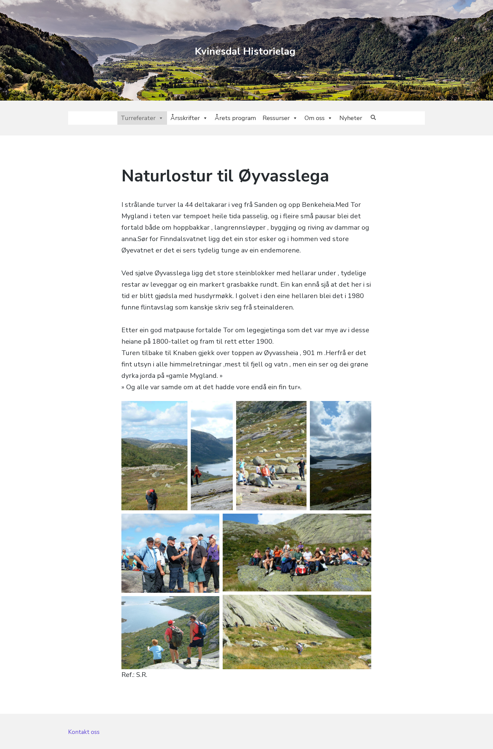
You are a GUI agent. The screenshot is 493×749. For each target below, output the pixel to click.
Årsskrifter (185, 118)
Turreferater (138, 118)
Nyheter (350, 118)
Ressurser (276, 118)
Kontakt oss (84, 732)
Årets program (235, 118)
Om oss (315, 118)
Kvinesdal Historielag (245, 51)
